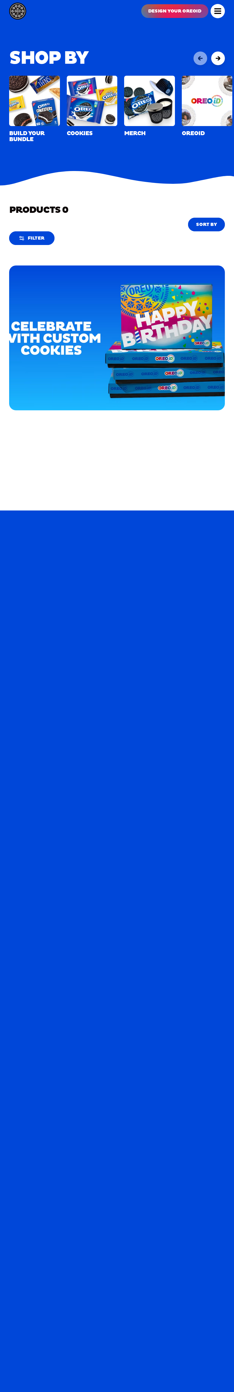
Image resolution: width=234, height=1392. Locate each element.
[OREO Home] (17, 11)
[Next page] (218, 58)
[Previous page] (200, 58)
